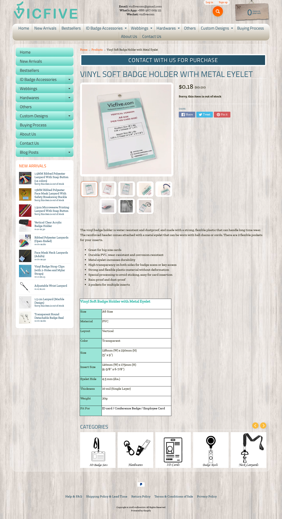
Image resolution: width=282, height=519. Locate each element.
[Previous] (255, 425)
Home (23, 28)
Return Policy (140, 496)
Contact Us (151, 36)
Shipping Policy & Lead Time (106, 496)
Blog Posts (46, 153)
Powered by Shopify (141, 510)
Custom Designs (217, 28)
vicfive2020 (140, 507)
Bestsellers (71, 28)
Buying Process (250, 28)
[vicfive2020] (45, 10)
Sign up (223, 2)
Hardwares (168, 28)
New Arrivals (45, 28)
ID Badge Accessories (107, 28)
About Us (129, 36)
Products (97, 49)
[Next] (263, 425)
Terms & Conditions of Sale (173, 496)
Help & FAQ (73, 496)
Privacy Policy (207, 496)
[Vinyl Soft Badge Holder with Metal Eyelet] (89, 189)
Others (190, 28)
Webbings (142, 28)
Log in (209, 2)
